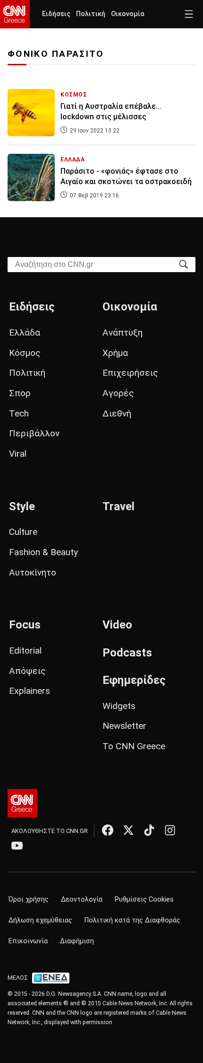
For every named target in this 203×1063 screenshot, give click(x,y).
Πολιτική (90, 14)
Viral (17, 453)
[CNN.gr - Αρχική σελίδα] (22, 803)
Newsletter (124, 725)
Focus (25, 624)
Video (117, 624)
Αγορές (118, 393)
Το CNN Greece (133, 746)
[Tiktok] (149, 830)
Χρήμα (115, 352)
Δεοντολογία (81, 899)
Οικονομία (127, 14)
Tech (19, 413)
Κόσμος (25, 352)
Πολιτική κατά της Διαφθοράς (132, 920)
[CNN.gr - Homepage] (15, 14)
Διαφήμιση (77, 941)
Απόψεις (27, 670)
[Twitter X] (128, 830)
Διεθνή (116, 413)
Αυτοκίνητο (32, 572)
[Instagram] (170, 830)
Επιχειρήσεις (130, 372)
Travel (118, 506)
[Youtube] (17, 845)
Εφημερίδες (134, 680)
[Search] (183, 264)
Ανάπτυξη (122, 332)
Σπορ (20, 393)
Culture (23, 531)
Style (22, 506)
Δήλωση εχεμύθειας (40, 920)
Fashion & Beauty (43, 552)
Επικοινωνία (28, 941)
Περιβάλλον (34, 433)
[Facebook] (107, 830)
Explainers (29, 690)
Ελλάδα (24, 332)
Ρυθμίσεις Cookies (144, 899)
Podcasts (127, 652)
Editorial (25, 650)
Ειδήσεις (56, 14)
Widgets (118, 705)
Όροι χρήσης (28, 899)
